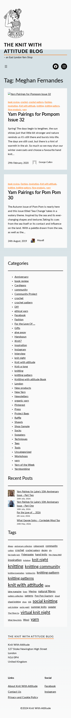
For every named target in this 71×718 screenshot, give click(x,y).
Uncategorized (23, 452)
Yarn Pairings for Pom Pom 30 (34, 195)
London (19, 383)
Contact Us (14, 691)
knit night (20, 358)
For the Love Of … (25, 324)
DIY (17, 307)
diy (50, 550)
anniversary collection (23, 546)
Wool (26, 620)
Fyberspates (27, 555)
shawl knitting (14, 602)
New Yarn (20, 392)
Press (18, 409)
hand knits (41, 554)
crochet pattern (36, 102)
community (21, 289)
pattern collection (15, 596)
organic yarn (22, 400)
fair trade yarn (14, 555)
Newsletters (21, 396)
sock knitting (13, 607)
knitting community (42, 567)
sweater (52, 607)
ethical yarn (21, 311)
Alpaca (10, 546)
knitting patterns (21, 578)
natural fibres (46, 591)
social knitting (45, 601)
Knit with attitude (27, 106)
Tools (17, 447)
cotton (11, 550)
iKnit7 (18, 341)
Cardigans (20, 285)
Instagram (20, 349)
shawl (57, 596)
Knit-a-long (21, 366)
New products (14, 110)
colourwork (39, 546)
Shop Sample (22, 426)
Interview (20, 353)
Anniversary (21, 277)
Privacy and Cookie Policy (23, 697)
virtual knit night (35, 612)
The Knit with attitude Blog (31, 636)
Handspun (20, 336)
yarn (24, 110)
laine (47, 586)
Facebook (20, 315)
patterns (29, 596)
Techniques (21, 439)
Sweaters (20, 435)
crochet (24, 102)
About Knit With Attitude (22, 686)
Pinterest (20, 405)
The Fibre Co (13, 613)
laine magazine (14, 592)
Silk (29, 602)
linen (25, 592)
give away (20, 332)
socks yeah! (25, 607)
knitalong (27, 560)
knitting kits (30, 573)
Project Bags (22, 413)
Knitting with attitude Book (30, 379)
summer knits (39, 607)
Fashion (48, 102)
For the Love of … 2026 (29, 513)
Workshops (21, 456)
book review (13, 102)
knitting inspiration (16, 573)
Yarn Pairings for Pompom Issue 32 (34, 117)
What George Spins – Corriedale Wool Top (38, 520)
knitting (40, 106)
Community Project (26, 294)
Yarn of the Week (25, 465)
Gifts (17, 328)
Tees (17, 443)
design (44, 550)
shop (24, 602)
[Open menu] (6, 66)
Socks (18, 430)
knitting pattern (52, 106)
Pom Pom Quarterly (44, 596)
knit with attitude (25, 585)
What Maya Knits (15, 620)
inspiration (13, 106)
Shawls (19, 422)
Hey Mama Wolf (55, 555)
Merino (33, 591)
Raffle (18, 418)
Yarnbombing (22, 469)
